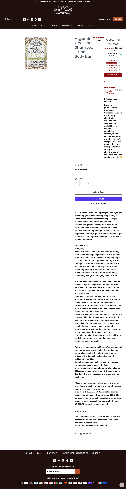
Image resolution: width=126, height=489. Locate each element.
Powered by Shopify (72, 478)
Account (102, 19)
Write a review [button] (113, 74)
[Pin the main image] (87, 434)
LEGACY (96, 453)
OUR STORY (52, 453)
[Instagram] (32, 19)
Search (29, 453)
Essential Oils (66, 26)
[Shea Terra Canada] (63, 7)
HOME (34, 26)
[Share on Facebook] (81, 434)
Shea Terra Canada (58, 478)
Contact (39, 453)
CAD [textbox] (109, 18)
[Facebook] (24, 19)
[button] (98, 38)
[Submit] (77, 471)
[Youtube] (28, 19)
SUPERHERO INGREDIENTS (75, 453)
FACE (44, 26)
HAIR (54, 26)
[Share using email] (90, 434)
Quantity (78, 179)
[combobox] (109, 18)
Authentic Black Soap (85, 26)
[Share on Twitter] (84, 434)
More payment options (98, 203)
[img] (109, 88)
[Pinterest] (36, 19)
